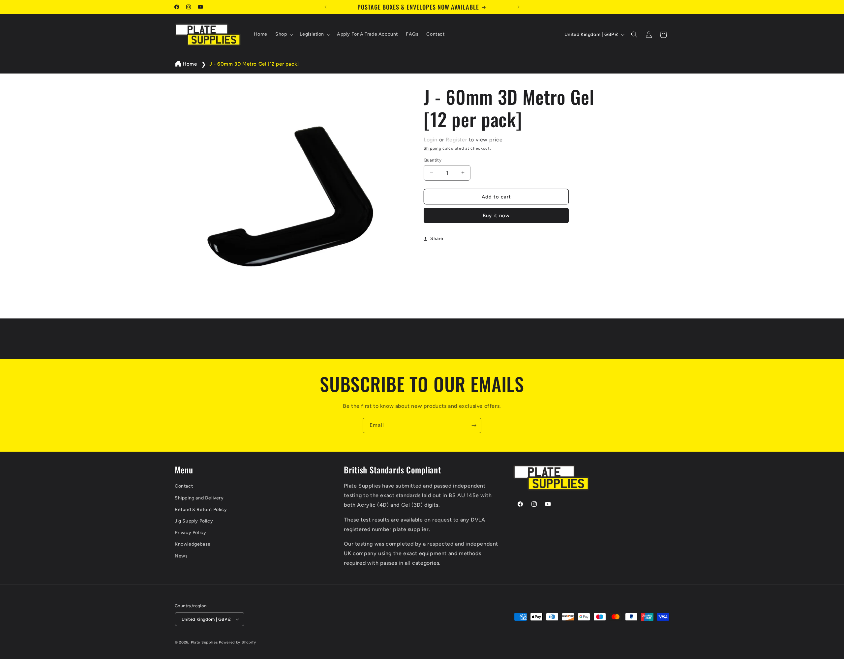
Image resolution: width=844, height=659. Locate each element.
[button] (283, 35)
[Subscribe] (474, 425)
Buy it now (496, 216)
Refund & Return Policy (201, 509)
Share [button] (436, 238)
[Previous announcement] (325, 7)
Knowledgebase (193, 544)
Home (190, 64)
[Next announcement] (518, 7)
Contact (184, 486)
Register (456, 139)
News (181, 556)
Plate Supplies (204, 642)
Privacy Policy (190, 532)
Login (430, 139)
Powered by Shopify (237, 642)
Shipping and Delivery (199, 498)
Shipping (432, 148)
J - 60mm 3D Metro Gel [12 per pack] (254, 64)
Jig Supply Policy (194, 521)
